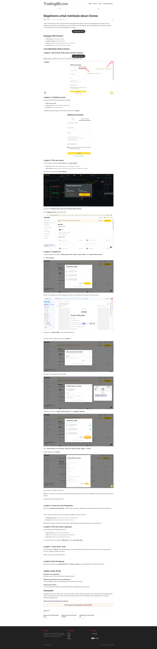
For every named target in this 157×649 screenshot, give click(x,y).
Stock (100, 3)
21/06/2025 (46, 618)
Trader (48, 19)
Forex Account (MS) (61, 19)
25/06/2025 (82, 618)
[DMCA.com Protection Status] (95, 638)
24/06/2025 (64, 618)
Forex (90, 3)
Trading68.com (56, 4)
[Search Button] (98, 9)
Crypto (95, 3)
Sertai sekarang (88, 605)
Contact (69, 638)
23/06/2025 (54, 19)
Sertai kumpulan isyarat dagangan (74, 605)
